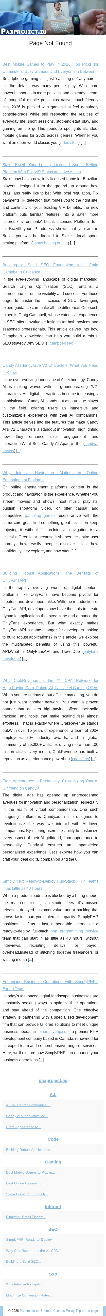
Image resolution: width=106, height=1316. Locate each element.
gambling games (40, 515)
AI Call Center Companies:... (28, 1105)
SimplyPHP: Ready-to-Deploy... (30, 1239)
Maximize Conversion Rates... (29, 1295)
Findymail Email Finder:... (26, 1217)
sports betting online (50, 243)
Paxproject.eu (29, 1311)
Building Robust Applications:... (30, 1150)
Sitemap (46, 1311)
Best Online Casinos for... (26, 1183)
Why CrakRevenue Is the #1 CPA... (33, 1251)
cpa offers (80, 759)
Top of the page (87, 1311)
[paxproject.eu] (53, 17)
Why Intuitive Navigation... (26, 1284)
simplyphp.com (56, 1031)
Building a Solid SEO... (23, 1261)
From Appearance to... (23, 1127)
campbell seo (61, 343)
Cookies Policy (64, 1311)
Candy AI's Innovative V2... (27, 1116)
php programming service (74, 931)
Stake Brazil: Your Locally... (27, 1194)
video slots (69, 142)
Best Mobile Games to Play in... (30, 1172)
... (83, 142)
